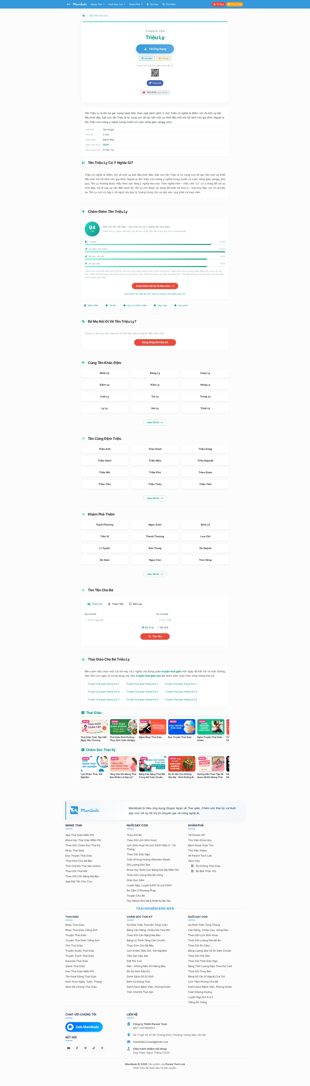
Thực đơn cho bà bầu (78, 860)
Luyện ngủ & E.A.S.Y (200, 997)
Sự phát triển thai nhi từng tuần (147, 924)
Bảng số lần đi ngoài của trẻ (206, 976)
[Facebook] (77, 1048)
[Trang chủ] (83, 15)
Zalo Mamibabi (87, 1027)
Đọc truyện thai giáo (78, 855)
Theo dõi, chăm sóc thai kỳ (82, 845)
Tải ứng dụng (157, 49)
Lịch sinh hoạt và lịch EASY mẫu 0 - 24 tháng (151, 847)
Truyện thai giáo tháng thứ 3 (181, 683)
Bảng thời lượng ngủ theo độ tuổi (210, 966)
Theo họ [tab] (96, 604)
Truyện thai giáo (75, 935)
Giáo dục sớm (135, 880)
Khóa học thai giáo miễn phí (83, 840)
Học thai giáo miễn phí (79, 971)
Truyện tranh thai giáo (79, 955)
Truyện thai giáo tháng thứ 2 (142, 683)
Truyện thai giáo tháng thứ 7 (103, 699)
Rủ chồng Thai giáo (208, 866)
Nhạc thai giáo (74, 850)
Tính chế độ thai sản (140, 992)
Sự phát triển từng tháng (204, 924)
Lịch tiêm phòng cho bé (203, 981)
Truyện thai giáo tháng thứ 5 (142, 691)
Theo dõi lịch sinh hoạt (141, 840)
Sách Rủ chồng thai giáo (81, 986)
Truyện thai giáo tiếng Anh (82, 940)
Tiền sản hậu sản (137, 955)
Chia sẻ (156, 83)
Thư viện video (197, 850)
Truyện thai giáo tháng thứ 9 (181, 699)
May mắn (162, 305)
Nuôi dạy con (116, 4)
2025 (106, 144)
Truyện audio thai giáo (79, 950)
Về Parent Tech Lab (200, 855)
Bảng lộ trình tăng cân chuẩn (146, 940)
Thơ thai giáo (74, 945)
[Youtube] (68, 1048)
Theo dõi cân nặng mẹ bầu (82, 876)
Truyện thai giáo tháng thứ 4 (104, 691)
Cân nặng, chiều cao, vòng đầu (208, 930)
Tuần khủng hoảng (200, 992)
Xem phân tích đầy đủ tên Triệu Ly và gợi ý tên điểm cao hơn (155, 294)
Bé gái (164, 627)
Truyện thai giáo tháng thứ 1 (103, 683)
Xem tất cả (153, 422)
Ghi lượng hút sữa (138, 864)
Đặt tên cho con (99, 15)
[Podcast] (85, 1048)
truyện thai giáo (171, 671)
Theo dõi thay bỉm (199, 971)
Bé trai (149, 627)
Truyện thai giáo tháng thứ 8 (142, 699)
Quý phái (183, 305)
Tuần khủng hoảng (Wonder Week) (148, 859)
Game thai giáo (75, 966)
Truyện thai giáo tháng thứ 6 (181, 691)
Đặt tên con (134, 961)
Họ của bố (90, 614)
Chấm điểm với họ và (153, 286)
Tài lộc (112, 305)
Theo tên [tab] (117, 604)
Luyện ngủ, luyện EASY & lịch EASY (149, 885)
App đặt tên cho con (78, 881)
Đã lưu (137, 604)
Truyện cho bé (136, 895)
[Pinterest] (102, 1048)
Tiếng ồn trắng (197, 1002)
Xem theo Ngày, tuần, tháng (83, 981)
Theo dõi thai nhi (76, 871)
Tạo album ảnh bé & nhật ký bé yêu (149, 900)
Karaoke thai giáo (76, 961)
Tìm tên (157, 636)
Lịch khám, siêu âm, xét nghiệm (147, 950)
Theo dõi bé (134, 835)
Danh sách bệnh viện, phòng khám (148, 986)
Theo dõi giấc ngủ (138, 854)
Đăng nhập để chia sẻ (155, 342)
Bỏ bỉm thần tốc (205, 871)
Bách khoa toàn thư (201, 845)
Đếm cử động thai (138, 981)
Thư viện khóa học (200, 840)
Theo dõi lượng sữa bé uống (145, 875)
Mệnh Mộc (93, 305)
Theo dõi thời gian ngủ (203, 961)
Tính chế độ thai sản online (83, 866)
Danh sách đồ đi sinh (140, 976)
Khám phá (134, 4)
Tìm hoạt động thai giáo (80, 976)
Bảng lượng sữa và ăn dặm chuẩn (209, 950)
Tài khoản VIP (196, 835)
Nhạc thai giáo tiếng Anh (81, 930)
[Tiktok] (94, 1048)
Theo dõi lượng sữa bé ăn (204, 940)
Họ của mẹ (162, 614)
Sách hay (194, 860)
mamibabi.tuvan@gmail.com (150, 1041)
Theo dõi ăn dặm (199, 945)
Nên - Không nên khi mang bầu (146, 966)
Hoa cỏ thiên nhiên (137, 305)
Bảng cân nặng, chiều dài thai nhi (148, 930)
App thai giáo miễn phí (79, 835)
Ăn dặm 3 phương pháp (141, 890)
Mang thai (97, 4)
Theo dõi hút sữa (199, 955)
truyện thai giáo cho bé (150, 675)
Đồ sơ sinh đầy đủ (138, 971)
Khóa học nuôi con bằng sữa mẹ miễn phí (153, 869)
